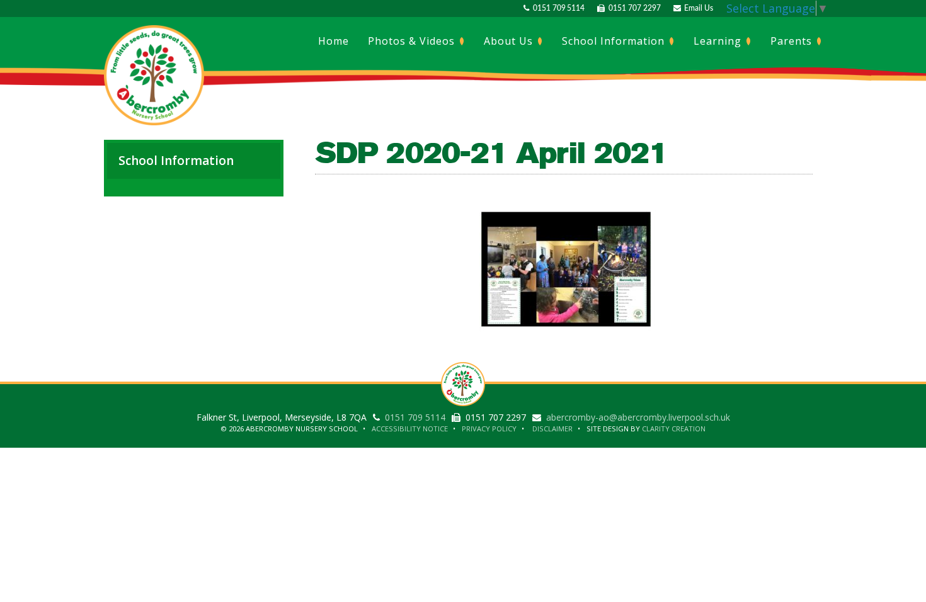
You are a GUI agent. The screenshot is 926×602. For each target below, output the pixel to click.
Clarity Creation (674, 428)
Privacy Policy (489, 428)
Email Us (696, 8)
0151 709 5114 (557, 8)
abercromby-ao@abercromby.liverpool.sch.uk (638, 417)
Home (333, 41)
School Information (615, 41)
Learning (719, 41)
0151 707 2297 (632, 8)
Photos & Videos (413, 41)
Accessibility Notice (410, 428)
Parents (792, 41)
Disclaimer (552, 428)
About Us (510, 41)
